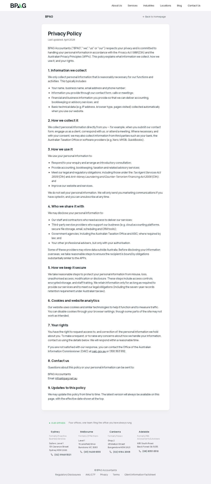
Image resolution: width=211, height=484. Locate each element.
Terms (116, 474)
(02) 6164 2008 (121, 451)
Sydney (55, 431)
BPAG (49, 16)
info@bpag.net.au (66, 378)
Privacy (104, 474)
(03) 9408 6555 (92, 451)
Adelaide (144, 431)
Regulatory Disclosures (68, 474)
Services (132, 5)
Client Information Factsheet (140, 474)
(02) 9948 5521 (62, 454)
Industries (148, 5)
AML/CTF (90, 474)
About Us (117, 5)
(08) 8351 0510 (150, 451)
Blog (179, 5)
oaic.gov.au (99, 351)
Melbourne (86, 431)
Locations (165, 5)
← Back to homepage (154, 16)
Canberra (115, 431)
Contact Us (194, 5)
